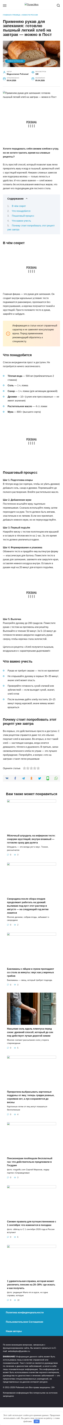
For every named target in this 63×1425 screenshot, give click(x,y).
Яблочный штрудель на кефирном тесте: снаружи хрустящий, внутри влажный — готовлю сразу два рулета (31, 839)
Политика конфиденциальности (25, 1312)
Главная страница (11, 15)
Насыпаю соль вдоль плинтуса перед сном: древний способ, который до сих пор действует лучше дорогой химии (30, 1032)
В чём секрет (19, 206)
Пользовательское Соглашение (24, 1322)
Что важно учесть (21, 221)
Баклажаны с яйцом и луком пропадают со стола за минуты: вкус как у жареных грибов (30, 972)
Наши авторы (14, 1331)
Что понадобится (21, 211)
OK (36, 1421)
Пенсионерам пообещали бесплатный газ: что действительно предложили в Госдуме (29, 1162)
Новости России (30, 15)
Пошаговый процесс (23, 216)
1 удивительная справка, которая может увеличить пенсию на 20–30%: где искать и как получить (31, 1284)
